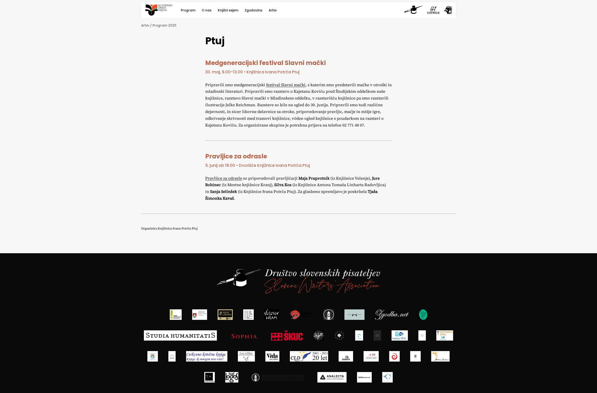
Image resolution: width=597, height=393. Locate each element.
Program (188, 10)
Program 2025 (164, 25)
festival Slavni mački (285, 85)
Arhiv (273, 10)
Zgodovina (253, 10)
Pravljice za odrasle (223, 178)
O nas (207, 10)
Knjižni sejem (228, 10)
